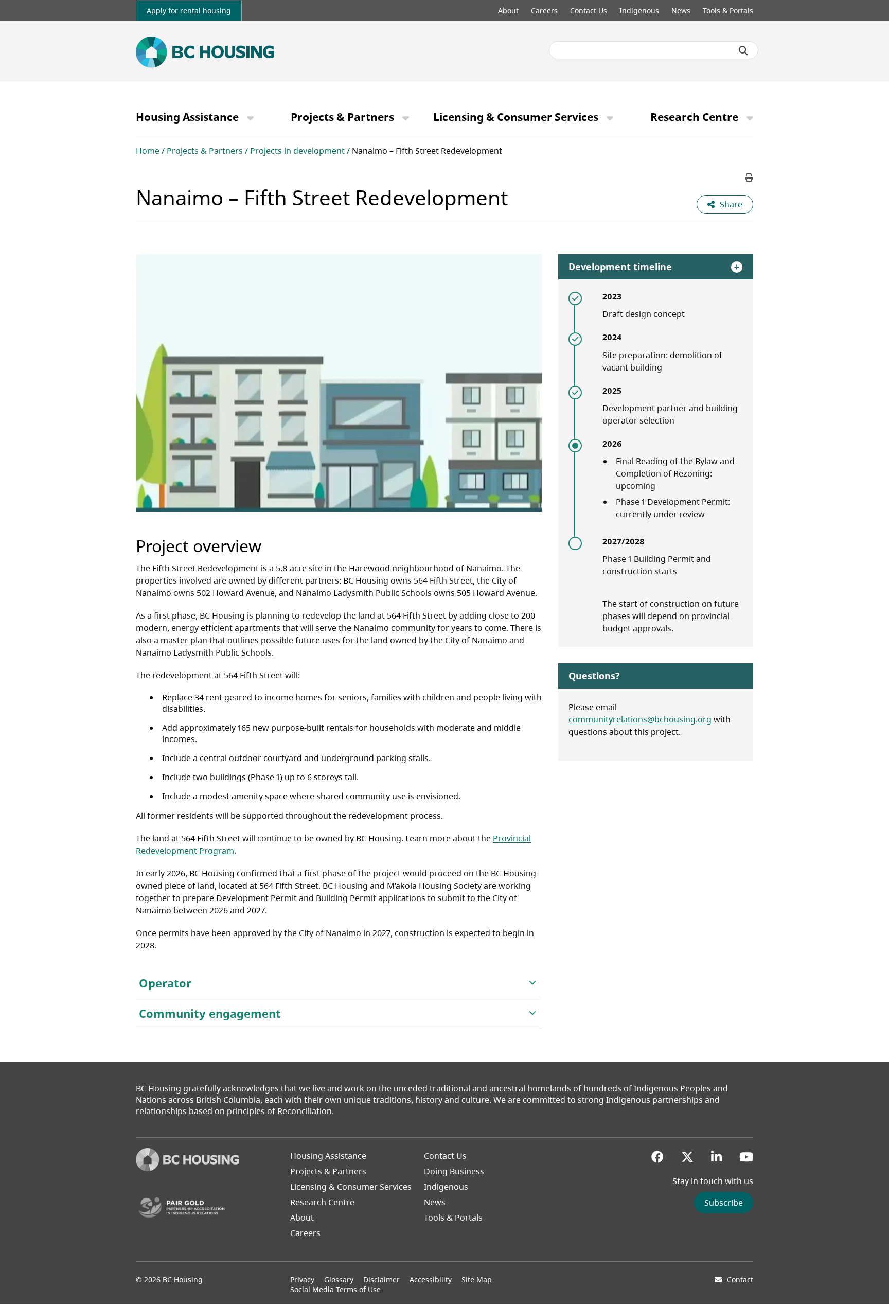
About (508, 10)
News (680, 10)
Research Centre (694, 117)
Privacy (302, 1279)
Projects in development (297, 150)
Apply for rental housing (189, 10)
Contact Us (588, 10)
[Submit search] (743, 50)
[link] (189, 10)
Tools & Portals (728, 10)
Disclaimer (381, 1279)
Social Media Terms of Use (335, 1289)
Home (147, 150)
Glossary (338, 1279)
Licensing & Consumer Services (515, 117)
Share (731, 204)
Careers (544, 10)
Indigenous (639, 10)
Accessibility (431, 1279)
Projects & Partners (342, 117)
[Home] (187, 1168)
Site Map (476, 1279)
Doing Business (454, 1171)
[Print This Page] (749, 177)
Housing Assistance (187, 117)
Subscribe (723, 1202)
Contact (740, 1279)
